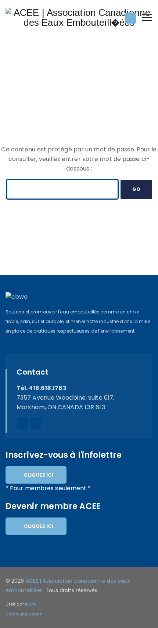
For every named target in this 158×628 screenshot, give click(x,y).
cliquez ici (38, 474)
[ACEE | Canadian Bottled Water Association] (79, 17)
